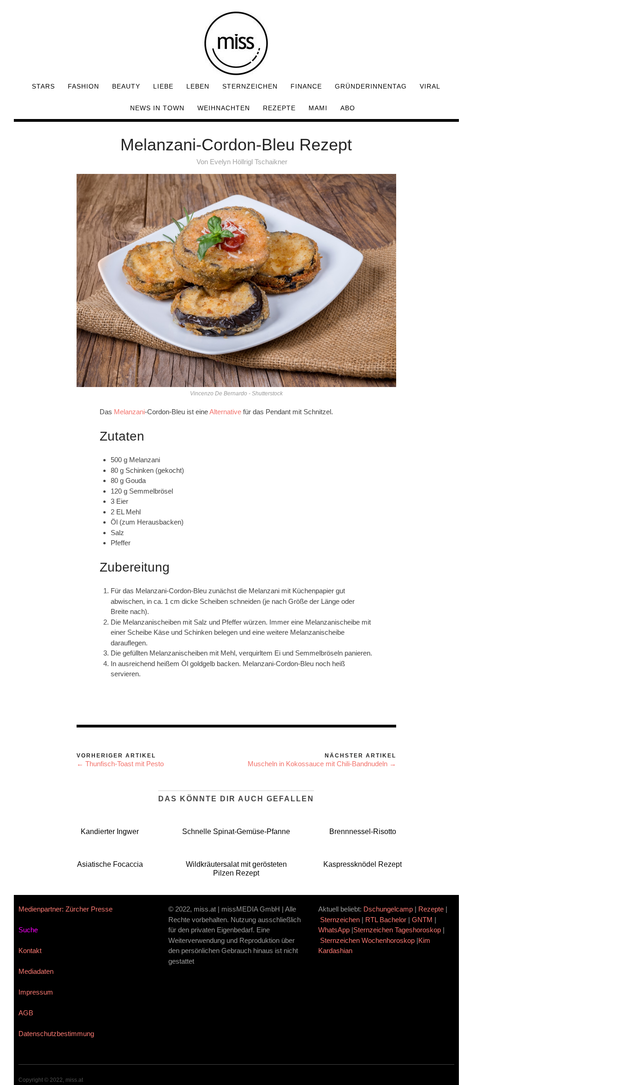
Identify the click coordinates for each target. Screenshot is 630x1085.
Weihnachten (223, 108)
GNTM (422, 920)
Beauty (126, 86)
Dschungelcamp (388, 909)
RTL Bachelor (385, 920)
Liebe (163, 86)
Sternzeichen (250, 86)
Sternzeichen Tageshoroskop (397, 930)
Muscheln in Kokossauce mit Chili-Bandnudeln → (322, 764)
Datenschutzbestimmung (56, 1033)
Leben (197, 86)
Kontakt (30, 950)
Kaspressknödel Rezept (362, 864)
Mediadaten (35, 971)
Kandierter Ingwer (110, 831)
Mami (318, 108)
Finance (306, 86)
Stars (43, 86)
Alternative (225, 412)
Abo (347, 108)
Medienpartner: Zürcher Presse (65, 909)
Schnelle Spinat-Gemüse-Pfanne (236, 831)
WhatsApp (334, 930)
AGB (25, 1013)
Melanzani (129, 412)
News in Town (157, 108)
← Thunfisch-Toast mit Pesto (120, 764)
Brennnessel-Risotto (362, 831)
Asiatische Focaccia (110, 864)
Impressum (35, 992)
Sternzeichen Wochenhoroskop (367, 940)
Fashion (83, 86)
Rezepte (279, 108)
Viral (430, 86)
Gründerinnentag (371, 86)
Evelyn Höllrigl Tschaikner (248, 162)
